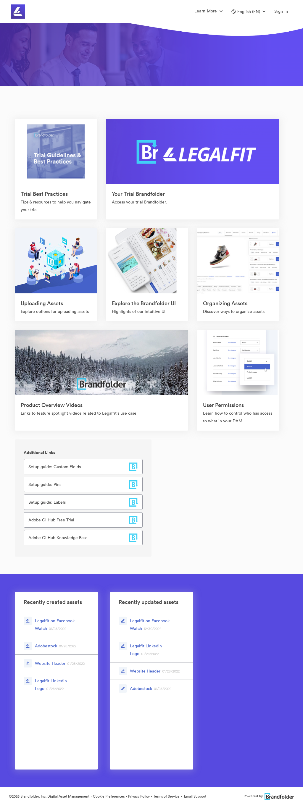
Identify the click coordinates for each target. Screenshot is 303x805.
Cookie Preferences (109, 796)
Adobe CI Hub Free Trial (51, 520)
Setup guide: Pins (44, 484)
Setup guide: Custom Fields (54, 466)
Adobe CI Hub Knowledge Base (58, 537)
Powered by (253, 795)
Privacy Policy (139, 796)
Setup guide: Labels (47, 502)
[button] (248, 11)
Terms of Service (166, 796)
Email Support (194, 796)
